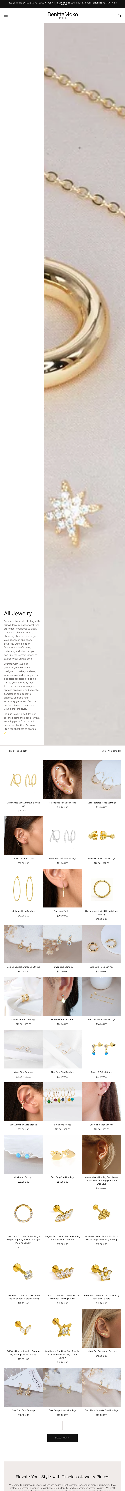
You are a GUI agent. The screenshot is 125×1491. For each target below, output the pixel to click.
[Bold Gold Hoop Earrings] (101, 944)
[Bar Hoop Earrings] (62, 888)
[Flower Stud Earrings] (62, 944)
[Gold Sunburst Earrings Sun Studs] (23, 944)
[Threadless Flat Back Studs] (62, 779)
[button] (6, 15)
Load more (62, 1437)
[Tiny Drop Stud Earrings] (62, 1049)
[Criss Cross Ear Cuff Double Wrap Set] (23, 779)
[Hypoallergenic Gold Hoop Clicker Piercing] (101, 888)
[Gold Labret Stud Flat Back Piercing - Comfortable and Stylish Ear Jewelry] (62, 1328)
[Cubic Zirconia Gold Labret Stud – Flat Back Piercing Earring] (62, 1272)
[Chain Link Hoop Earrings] (23, 996)
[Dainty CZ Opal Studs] (101, 1049)
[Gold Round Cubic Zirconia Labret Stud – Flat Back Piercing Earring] (23, 1272)
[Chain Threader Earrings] (101, 1101)
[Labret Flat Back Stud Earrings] (101, 1328)
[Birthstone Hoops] (62, 1101)
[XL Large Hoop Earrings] (23, 888)
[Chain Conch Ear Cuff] (23, 835)
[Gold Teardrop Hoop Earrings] (101, 779)
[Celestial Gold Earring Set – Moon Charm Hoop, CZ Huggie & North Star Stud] (101, 1154)
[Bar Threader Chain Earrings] (101, 996)
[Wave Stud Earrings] (23, 1049)
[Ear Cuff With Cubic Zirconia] (23, 1101)
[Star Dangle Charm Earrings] (62, 1387)
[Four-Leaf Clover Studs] (62, 996)
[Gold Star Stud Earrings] (23, 1387)
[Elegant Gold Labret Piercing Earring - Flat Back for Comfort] (62, 1213)
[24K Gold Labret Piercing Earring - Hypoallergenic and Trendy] (23, 1328)
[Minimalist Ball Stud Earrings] (101, 835)
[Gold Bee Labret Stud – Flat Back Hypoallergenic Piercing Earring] (101, 1213)
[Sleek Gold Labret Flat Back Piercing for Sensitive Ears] (101, 1272)
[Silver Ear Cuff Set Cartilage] (62, 835)
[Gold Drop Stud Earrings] (62, 1154)
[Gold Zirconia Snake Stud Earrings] (101, 1387)
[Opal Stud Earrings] (23, 1154)
